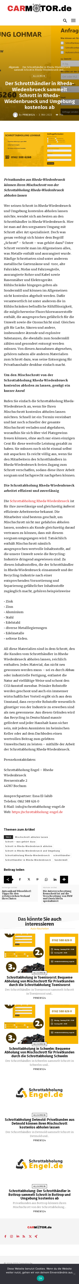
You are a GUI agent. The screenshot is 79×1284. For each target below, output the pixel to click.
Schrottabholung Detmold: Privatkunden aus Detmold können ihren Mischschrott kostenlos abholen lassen (39, 1123)
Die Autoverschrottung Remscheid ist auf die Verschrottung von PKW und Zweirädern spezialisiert (57, 896)
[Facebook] (20, 879)
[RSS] (23, 1235)
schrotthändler (61, 855)
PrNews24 (29, 114)
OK (40, 1278)
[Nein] (74, 1274)
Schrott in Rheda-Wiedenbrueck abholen (28, 846)
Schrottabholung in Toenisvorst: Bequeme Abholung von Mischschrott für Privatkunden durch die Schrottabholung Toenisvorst (39, 981)
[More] (64, 879)
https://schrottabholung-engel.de (37, 812)
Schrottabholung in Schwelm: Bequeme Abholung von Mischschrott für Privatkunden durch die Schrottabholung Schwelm (39, 1052)
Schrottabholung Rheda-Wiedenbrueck (40, 501)
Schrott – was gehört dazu (20, 842)
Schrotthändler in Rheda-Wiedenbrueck (28, 860)
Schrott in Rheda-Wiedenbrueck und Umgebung (32, 851)
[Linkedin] (55, 879)
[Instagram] (11, 1235)
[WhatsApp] (46, 879)
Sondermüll (60, 860)
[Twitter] (28, 879)
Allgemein (14, 67)
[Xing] (36, 1235)
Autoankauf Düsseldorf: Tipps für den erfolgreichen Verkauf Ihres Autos (16, 895)
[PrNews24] (16, 114)
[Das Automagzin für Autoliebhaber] (39, 8)
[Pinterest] (37, 879)
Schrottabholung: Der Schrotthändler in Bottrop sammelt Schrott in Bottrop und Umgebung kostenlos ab (39, 1195)
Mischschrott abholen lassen (31, 837)
